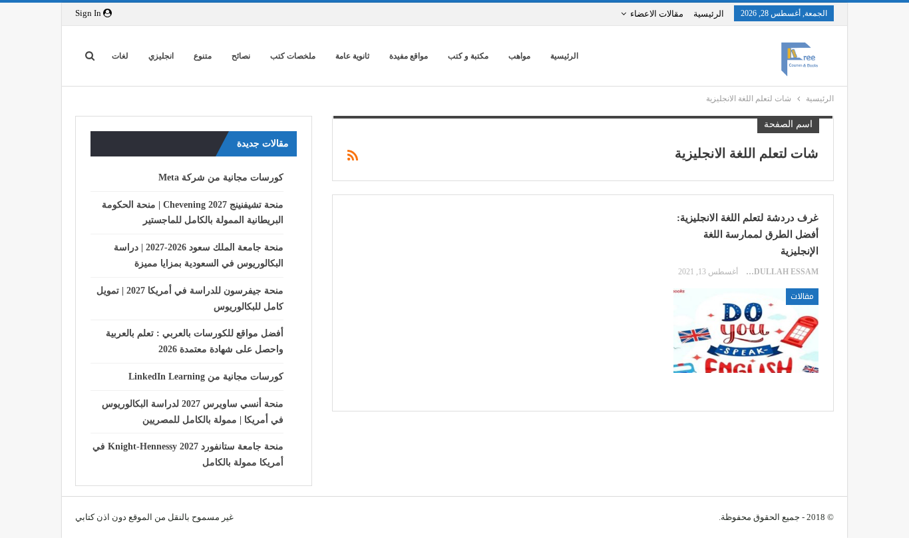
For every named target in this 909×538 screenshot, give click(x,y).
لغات (120, 56)
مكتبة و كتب (468, 56)
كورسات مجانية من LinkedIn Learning (205, 377)
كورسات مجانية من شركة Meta (220, 177)
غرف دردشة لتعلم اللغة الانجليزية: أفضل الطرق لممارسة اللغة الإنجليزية (747, 234)
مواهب (519, 56)
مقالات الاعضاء (656, 14)
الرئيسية (708, 14)
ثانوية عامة (352, 56)
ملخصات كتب (292, 56)
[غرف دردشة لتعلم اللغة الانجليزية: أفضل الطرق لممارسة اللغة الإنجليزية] (745, 330)
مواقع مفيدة (408, 56)
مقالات (802, 296)
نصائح (241, 56)
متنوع (203, 56)
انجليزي (161, 56)
